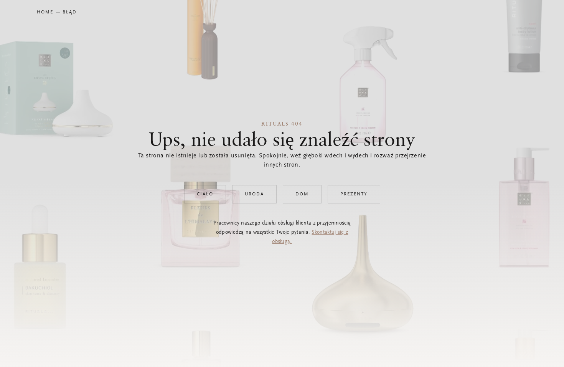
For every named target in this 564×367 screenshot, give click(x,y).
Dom (302, 194)
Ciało (205, 194)
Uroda (254, 194)
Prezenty (354, 194)
